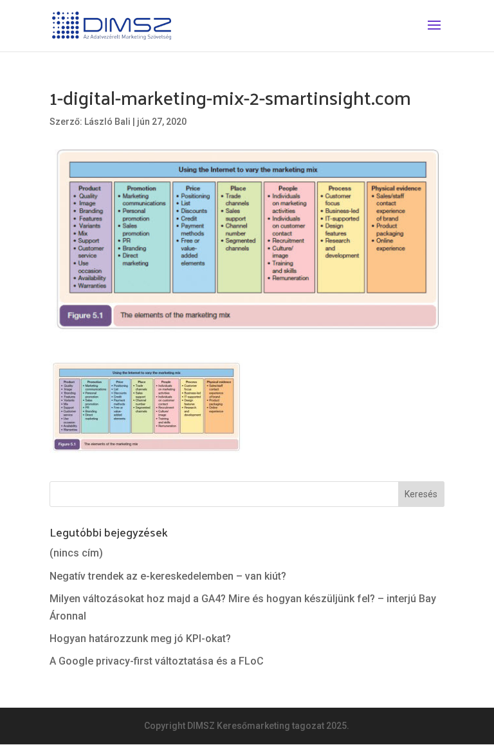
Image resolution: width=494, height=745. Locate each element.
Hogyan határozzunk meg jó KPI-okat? (140, 638)
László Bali (107, 121)
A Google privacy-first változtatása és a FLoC (157, 661)
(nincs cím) (76, 553)
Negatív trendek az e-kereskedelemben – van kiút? (168, 576)
